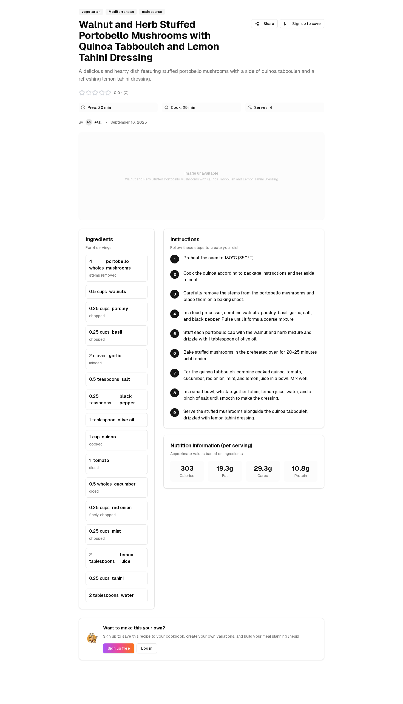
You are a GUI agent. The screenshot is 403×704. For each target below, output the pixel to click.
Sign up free (118, 648)
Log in (146, 648)
